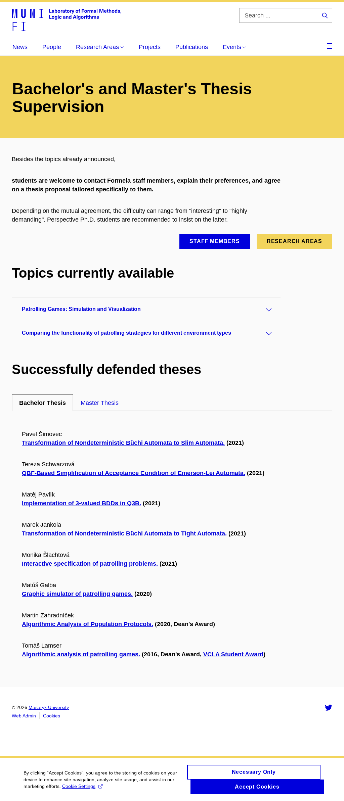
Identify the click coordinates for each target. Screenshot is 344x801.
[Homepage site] (66, 19)
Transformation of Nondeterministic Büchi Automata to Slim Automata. (123, 442)
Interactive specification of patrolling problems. (90, 563)
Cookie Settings (78, 786)
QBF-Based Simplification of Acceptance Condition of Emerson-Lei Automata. (133, 473)
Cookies (51, 715)
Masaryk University (49, 707)
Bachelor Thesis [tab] (42, 402)
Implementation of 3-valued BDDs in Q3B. (81, 503)
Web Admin (24, 715)
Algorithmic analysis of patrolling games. (81, 654)
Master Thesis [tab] (100, 402)
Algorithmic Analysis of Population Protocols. (87, 624)
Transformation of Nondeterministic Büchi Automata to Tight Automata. (124, 533)
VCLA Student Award (233, 654)
